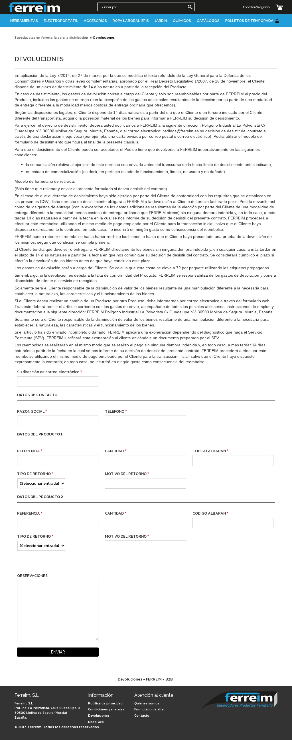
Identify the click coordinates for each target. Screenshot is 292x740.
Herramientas (24, 20)
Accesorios (95, 20)
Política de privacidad (105, 703)
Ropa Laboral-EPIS (131, 20)
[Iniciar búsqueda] (190, 7)
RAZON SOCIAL (30, 411)
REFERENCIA (28, 451)
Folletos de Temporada (249, 20)
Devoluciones (99, 715)
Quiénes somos (146, 703)
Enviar (58, 652)
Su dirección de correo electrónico (48, 372)
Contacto (141, 715)
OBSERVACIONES (32, 576)
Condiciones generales (106, 709)
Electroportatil (61, 20)
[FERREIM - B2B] (239, 700)
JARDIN (161, 20)
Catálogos (208, 20)
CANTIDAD (114, 451)
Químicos (182, 20)
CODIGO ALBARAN (209, 451)
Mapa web (96, 721)
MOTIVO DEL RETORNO (126, 474)
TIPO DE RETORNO (34, 474)
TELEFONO (114, 411)
